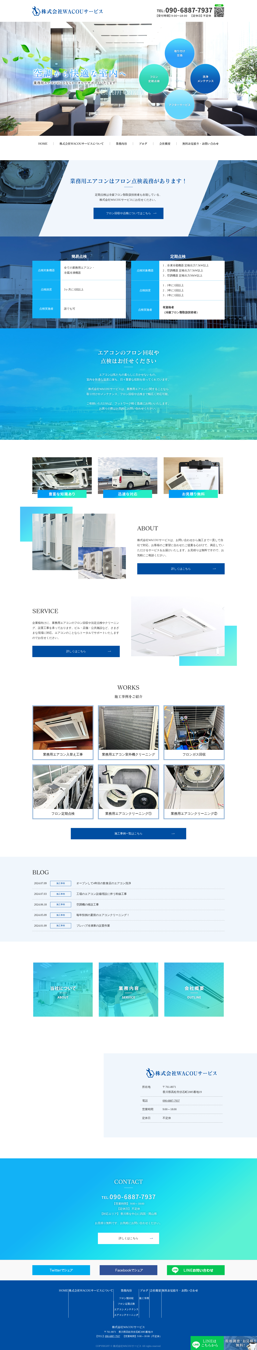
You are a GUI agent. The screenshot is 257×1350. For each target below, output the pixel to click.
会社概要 (164, 143)
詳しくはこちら (181, 568)
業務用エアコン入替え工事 (63, 754)
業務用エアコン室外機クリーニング (128, 754)
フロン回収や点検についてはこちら (128, 213)
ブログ (143, 143)
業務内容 (121, 143)
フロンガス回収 (194, 754)
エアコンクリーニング (126, 1315)
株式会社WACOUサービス (128, 1327)
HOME (42, 143)
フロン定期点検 (63, 813)
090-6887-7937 (171, 1100)
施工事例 (144, 1298)
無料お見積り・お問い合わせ (200, 143)
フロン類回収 (126, 1298)
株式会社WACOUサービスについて (81, 143)
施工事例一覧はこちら (128, 833)
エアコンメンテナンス (126, 1309)
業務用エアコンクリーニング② (194, 813)
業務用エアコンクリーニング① (128, 813)
